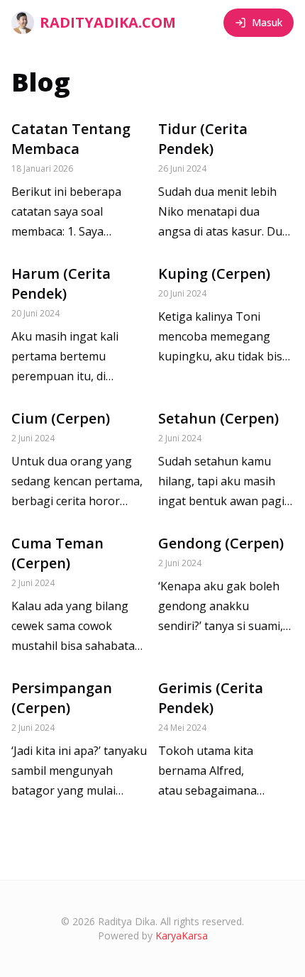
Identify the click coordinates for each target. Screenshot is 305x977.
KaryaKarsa (181, 935)
